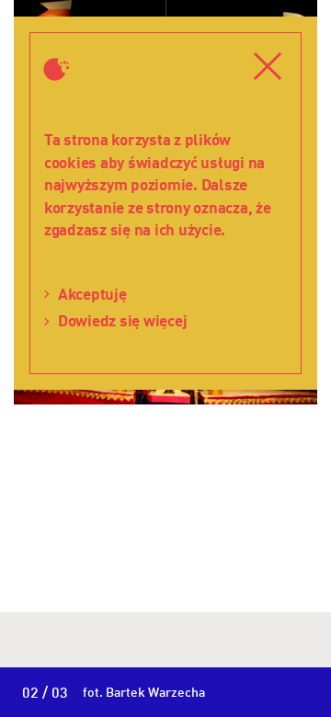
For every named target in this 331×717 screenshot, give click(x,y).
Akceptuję (92, 293)
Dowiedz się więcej (122, 320)
